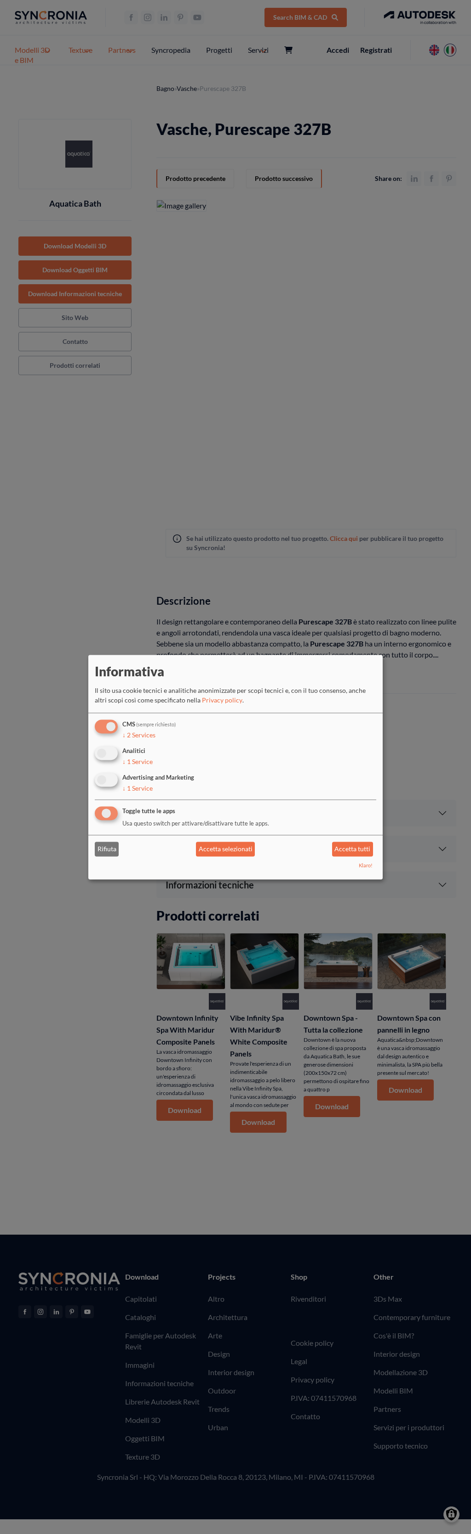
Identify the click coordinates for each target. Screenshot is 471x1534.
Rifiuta (107, 849)
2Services (138, 735)
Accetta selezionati (226, 849)
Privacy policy (222, 700)
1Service (137, 761)
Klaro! (366, 865)
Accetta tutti (352, 849)
